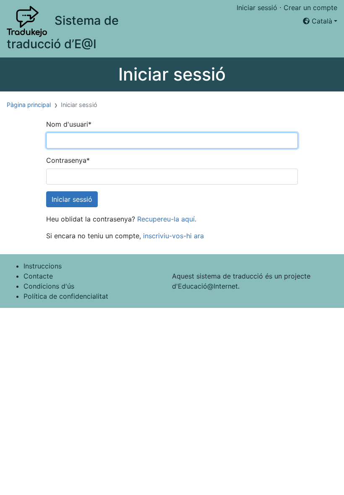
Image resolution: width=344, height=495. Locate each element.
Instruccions (42, 266)
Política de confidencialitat (65, 296)
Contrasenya (68, 160)
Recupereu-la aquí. (166, 219)
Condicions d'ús (48, 286)
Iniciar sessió (257, 7)
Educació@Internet (208, 286)
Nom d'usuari (68, 124)
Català (321, 21)
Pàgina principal (29, 104)
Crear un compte (310, 7)
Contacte (38, 276)
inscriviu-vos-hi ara (173, 236)
